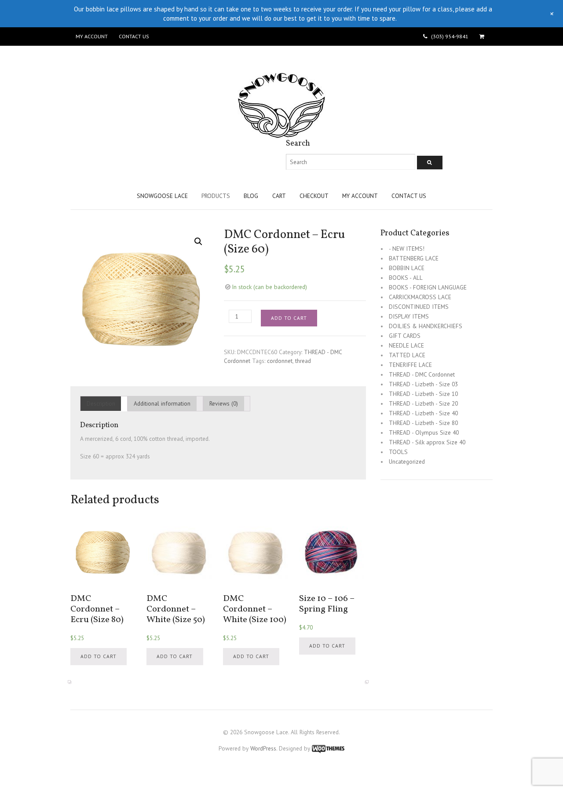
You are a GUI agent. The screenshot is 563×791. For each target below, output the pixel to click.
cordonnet (279, 361)
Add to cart (289, 318)
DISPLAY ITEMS (409, 316)
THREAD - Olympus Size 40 (424, 432)
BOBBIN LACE (406, 268)
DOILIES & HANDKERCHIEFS (425, 326)
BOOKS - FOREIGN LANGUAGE (428, 287)
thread (303, 361)
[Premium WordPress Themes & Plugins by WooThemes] (328, 748)
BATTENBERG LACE (414, 258)
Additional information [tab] (162, 403)
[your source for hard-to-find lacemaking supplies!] (281, 134)
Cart (279, 196)
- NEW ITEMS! (406, 249)
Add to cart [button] (98, 656)
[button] (198, 241)
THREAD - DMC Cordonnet (422, 374)
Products (215, 196)
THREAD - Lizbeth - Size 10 (423, 394)
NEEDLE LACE (406, 345)
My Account (92, 36)
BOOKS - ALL (406, 278)
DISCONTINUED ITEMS (419, 307)
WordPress (263, 748)
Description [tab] (101, 403)
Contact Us (134, 36)
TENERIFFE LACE (410, 365)
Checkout (314, 196)
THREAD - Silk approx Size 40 (427, 442)
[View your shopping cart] (483, 36)
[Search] (429, 162)
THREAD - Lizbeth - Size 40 (423, 413)
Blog (251, 196)
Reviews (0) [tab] (223, 403)
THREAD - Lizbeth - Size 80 (423, 423)
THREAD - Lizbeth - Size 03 (423, 384)
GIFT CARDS (404, 336)
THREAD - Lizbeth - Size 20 (423, 403)
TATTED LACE (407, 355)
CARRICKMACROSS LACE (420, 297)
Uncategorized (407, 461)
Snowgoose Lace (162, 196)
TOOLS (398, 452)
